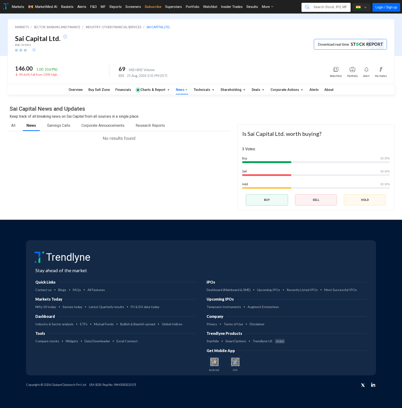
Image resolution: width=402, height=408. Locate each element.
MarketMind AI (46, 7)
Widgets (72, 341)
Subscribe (153, 7)
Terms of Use (233, 324)
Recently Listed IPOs (302, 290)
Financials (123, 90)
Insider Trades (232, 7)
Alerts (81, 7)
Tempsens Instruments (224, 307)
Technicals (202, 90)
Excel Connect (127, 341)
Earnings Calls (58, 125)
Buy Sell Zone (99, 90)
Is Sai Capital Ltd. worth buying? (282, 133)
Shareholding (231, 90)
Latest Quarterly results (106, 307)
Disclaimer (257, 324)
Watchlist (210, 7)
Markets (18, 7)
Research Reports (150, 125)
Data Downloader (97, 341)
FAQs (77, 290)
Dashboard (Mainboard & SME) (229, 290)
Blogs (62, 290)
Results (252, 7)
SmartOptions (235, 341)
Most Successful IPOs (340, 290)
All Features (96, 290)
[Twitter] (363, 385)
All (13, 125)
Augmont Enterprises (263, 307)
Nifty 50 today (45, 307)
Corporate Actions (285, 90)
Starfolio (213, 341)
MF (103, 7)
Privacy (212, 324)
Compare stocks (47, 341)
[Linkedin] (373, 384)
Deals (256, 90)
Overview (76, 90)
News (180, 90)
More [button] (266, 7)
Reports (115, 7)
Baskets (67, 7)
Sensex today (72, 307)
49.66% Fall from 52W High (38, 74)
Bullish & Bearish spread (137, 324)
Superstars (173, 7)
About (328, 90)
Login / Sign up (386, 7)
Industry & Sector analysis (54, 324)
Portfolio (192, 7)
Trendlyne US (268, 341)
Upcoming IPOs (268, 290)
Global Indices (172, 324)
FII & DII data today (145, 307)
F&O (93, 7)
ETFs (83, 324)
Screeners (133, 7)
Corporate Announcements (102, 125)
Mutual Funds (104, 324)
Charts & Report (153, 90)
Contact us (43, 290)
